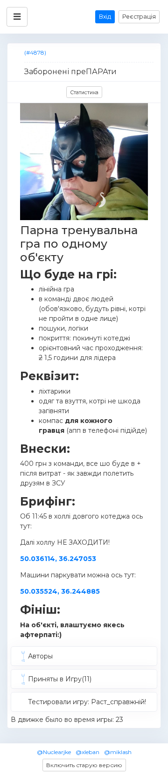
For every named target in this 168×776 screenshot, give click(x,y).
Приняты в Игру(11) (59, 679)
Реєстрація (139, 16)
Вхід (105, 16)
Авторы (40, 656)
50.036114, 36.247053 (58, 558)
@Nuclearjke (54, 751)
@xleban (87, 751)
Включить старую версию (84, 765)
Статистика (84, 92)
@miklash (118, 751)
